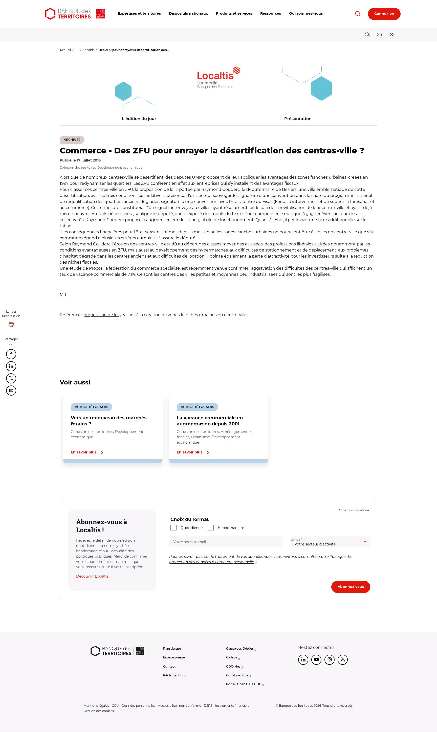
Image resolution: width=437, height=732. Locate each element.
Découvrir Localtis (92, 576)
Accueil (65, 50)
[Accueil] (75, 14)
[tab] (77, 480)
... (77, 50)
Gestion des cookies (99, 711)
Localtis (88, 50)
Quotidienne (192, 527)
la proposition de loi (155, 189)
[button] (139, 14)
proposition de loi (101, 314)
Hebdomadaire (231, 527)
